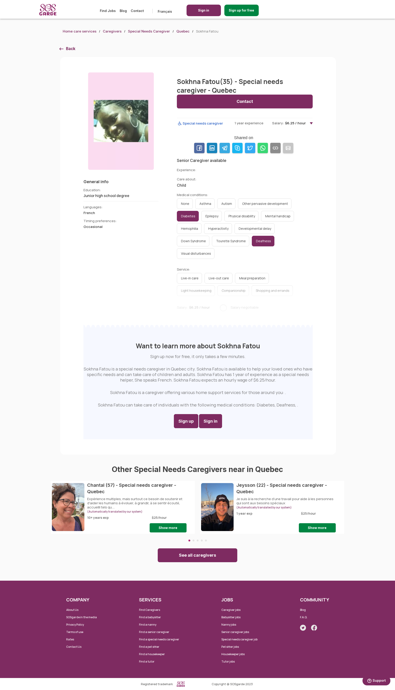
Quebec (183, 31)
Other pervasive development (265, 203)
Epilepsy (211, 216)
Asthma (205, 203)
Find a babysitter (150, 617)
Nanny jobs (228, 625)
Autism (226, 203)
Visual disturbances (196, 253)
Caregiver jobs (231, 610)
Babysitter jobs (231, 617)
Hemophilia (189, 228)
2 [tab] (193, 540)
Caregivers (112, 31)
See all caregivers (197, 555)
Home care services (79, 31)
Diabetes (188, 216)
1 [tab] (189, 540)
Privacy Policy (75, 625)
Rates (70, 639)
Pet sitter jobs (230, 647)
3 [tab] (198, 540)
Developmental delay (255, 228)
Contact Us (73, 647)
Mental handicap (278, 216)
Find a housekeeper (152, 654)
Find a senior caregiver (154, 632)
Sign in (203, 10)
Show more (168, 528)
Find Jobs (108, 11)
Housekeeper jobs (233, 654)
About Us (72, 610)
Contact (137, 11)
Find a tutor (146, 661)
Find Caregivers (149, 610)
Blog (123, 11)
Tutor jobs (228, 661)
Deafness (263, 241)
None (185, 203)
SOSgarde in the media (81, 617)
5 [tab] (206, 540)
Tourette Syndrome (231, 241)
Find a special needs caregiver (159, 639)
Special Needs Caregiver (149, 31)
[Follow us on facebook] (314, 628)
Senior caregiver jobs (235, 632)
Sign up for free (241, 10)
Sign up (186, 421)
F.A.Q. (303, 617)
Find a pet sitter (149, 647)
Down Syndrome (193, 241)
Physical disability (242, 216)
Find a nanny (147, 625)
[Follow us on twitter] (303, 628)
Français (165, 11)
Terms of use (74, 632)
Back (70, 48)
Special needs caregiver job (239, 639)
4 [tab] (202, 540)
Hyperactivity (218, 228)
